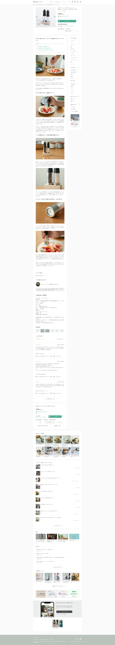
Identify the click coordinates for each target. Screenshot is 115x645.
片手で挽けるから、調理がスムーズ (43, 46)
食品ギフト (72, 74)
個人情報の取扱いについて (46, 641)
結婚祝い (72, 76)
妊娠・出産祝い (73, 80)
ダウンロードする (64, 611)
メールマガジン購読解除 (74, 111)
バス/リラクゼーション (74, 57)
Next (55, 16)
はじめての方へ (35, 639)
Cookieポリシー (52, 641)
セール (72, 88)
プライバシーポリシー (39, 641)
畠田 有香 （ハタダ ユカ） (54, 284)
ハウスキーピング (73, 59)
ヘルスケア (72, 53)
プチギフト (72, 78)
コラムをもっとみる (57, 525)
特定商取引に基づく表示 (58, 641)
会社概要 (63, 641)
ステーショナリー (73, 55)
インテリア (72, 44)
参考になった (52, 356)
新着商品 (72, 86)
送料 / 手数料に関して (39, 419)
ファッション (72, 40)
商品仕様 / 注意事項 (53, 419)
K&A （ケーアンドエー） (40, 275)
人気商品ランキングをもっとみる (57, 586)
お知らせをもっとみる (57, 567)
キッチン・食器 (73, 51)
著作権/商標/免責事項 (36, 642)
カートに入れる (55, 416)
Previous (36, 16)
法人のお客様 (46, 639)
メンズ (72, 42)
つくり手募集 (50, 639)
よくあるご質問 (41, 639)
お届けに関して (46, 419)
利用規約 (34, 641)
